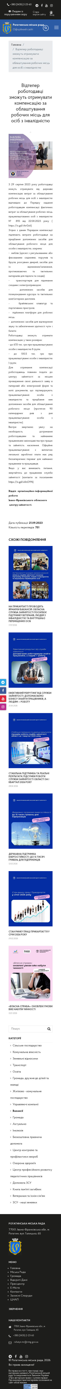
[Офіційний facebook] (42, 5)
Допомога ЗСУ (22, 1183)
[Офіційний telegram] (37, 5)
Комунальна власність (27, 1052)
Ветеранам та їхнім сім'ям (29, 1196)
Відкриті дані (18, 1280)
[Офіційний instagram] (51, 5)
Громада (18, 1117)
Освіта (17, 1071)
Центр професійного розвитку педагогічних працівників (31, 1173)
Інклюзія (18, 1130)
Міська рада (18, 1272)
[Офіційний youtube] (46, 5)
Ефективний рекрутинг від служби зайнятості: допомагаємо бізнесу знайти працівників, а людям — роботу (30, 697)
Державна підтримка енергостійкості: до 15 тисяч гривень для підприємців (27, 857)
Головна (16, 44)
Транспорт (19, 1065)
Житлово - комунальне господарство (26, 1094)
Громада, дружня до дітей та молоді (29, 1081)
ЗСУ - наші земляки (25, 1202)
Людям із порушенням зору (15, 13)
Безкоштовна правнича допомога (26, 1140)
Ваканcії (18, 1111)
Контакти (16, 1291)
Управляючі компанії (25, 1104)
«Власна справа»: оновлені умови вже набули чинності (31, 1008)
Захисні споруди (21, 1295)
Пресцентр (17, 1284)
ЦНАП (14, 1299)
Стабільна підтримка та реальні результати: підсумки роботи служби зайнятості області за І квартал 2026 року (29, 778)
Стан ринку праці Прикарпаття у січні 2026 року (29, 933)
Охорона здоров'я (24, 1163)
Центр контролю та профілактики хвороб (24, 1153)
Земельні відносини (25, 1058)
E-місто (15, 1288)
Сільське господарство (27, 1045)
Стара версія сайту (39, 13)
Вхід (52, 15)
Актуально (19, 1124)
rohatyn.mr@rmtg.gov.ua (26, 1342)
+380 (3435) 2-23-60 (21, 4)
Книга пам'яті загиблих (27, 1189)
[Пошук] (46, 28)
